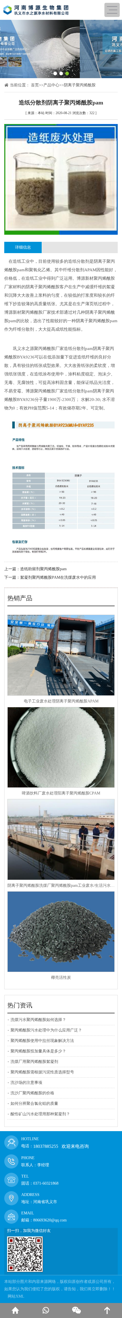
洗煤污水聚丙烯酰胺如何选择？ (38, 1020)
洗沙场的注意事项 (26, 1082)
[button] (55, 73)
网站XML (16, 1296)
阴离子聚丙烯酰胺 (80, 85)
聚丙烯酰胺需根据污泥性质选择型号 (42, 1072)
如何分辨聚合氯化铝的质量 (34, 1103)
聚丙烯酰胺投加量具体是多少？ (38, 1051)
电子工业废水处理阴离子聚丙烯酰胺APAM (61, 701)
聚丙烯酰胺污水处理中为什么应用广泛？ (46, 1030)
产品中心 (51, 85)
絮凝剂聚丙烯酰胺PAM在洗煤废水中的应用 (58, 577)
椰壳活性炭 (61, 977)
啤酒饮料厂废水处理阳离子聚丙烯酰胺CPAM (61, 793)
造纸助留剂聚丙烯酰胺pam (43, 569)
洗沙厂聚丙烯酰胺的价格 (32, 1093)
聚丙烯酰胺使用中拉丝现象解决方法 (42, 1041)
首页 (35, 85)
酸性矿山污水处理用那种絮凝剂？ (40, 1114)
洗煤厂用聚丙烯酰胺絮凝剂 (34, 1061)
